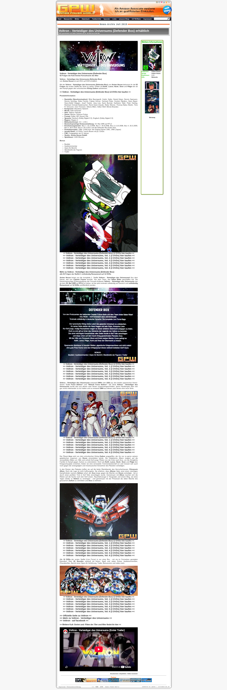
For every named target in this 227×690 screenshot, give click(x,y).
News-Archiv (107, 24)
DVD (60, 33)
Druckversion (114, 673)
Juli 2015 (121, 24)
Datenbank (85, 19)
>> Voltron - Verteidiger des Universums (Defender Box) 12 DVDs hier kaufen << (98, 364)
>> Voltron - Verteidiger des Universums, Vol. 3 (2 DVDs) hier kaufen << (99, 260)
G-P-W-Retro (136, 19)
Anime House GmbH (79, 135)
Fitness (109, 683)
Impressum (147, 19)
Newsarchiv (68, 19)
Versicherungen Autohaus (121, 683)
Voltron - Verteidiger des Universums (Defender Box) (81, 79)
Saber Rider (116, 279)
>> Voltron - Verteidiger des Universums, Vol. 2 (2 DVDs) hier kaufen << (99, 258)
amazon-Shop (124, 19)
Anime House (68, 81)
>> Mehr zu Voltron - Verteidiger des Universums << (86, 618)
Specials (107, 19)
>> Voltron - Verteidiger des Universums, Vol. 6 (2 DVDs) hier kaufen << (99, 268)
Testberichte (96, 19)
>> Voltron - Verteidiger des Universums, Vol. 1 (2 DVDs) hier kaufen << (99, 255)
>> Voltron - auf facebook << (74, 620)
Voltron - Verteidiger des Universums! (114, 277)
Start (59, 19)
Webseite (154, 77)
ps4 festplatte (102, 683)
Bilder (77, 19)
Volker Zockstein (132, 673)
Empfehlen (123, 673)
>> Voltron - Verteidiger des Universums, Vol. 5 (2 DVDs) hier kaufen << (99, 265)
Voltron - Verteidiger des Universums (119, 281)
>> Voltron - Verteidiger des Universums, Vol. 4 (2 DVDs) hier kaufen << (99, 263)
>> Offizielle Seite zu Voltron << (76, 615)
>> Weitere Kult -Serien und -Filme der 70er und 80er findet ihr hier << (90, 625)
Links (114, 19)
